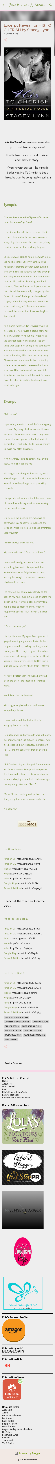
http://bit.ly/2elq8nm (20, 878)
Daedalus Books (10, 1426)
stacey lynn (10, 1040)
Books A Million (9, 1424)
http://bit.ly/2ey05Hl (32, 888)
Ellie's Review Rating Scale (14, 1092)
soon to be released (34, 1035)
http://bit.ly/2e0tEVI (20, 1002)
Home (5, 1081)
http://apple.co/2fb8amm (24, 992)
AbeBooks (7, 1410)
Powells (6, 1437)
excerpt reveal (40, 1022)
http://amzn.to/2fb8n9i (28, 928)
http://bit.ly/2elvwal (20, 943)
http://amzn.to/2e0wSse (29, 982)
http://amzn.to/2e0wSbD (29, 933)
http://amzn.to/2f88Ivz (28, 863)
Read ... (5, 1089)
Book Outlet (8, 1421)
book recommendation (16, 1017)
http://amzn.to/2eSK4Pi (29, 987)
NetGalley (7, 1432)
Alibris (5, 1412)
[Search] (51, 5)
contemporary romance (17, 1022)
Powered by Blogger (29, 1453)
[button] (5, 40)
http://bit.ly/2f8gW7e (21, 948)
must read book (13, 1031)
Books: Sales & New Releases (16, 1097)
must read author (31, 1026)
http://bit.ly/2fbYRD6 (21, 873)
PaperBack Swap (10, 1435)
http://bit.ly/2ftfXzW (21, 997)
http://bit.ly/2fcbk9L (32, 958)
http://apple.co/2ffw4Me (24, 868)
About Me (7, 1084)
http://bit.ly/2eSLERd (28, 883)
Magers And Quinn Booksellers (17, 1429)
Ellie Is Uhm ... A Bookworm (29, 5)
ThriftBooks (8, 1443)
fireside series (12, 1026)
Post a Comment (14, 1063)
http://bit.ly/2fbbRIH (28, 1007)
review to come (13, 1035)
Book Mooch (8, 1418)
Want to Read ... (9, 1086)
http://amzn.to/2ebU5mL (29, 858)
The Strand (7, 1440)
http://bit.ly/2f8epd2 (28, 953)
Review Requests (10, 1095)
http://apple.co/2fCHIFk (23, 938)
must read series (33, 1031)
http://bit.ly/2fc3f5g (31, 1012)
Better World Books (11, 1415)
